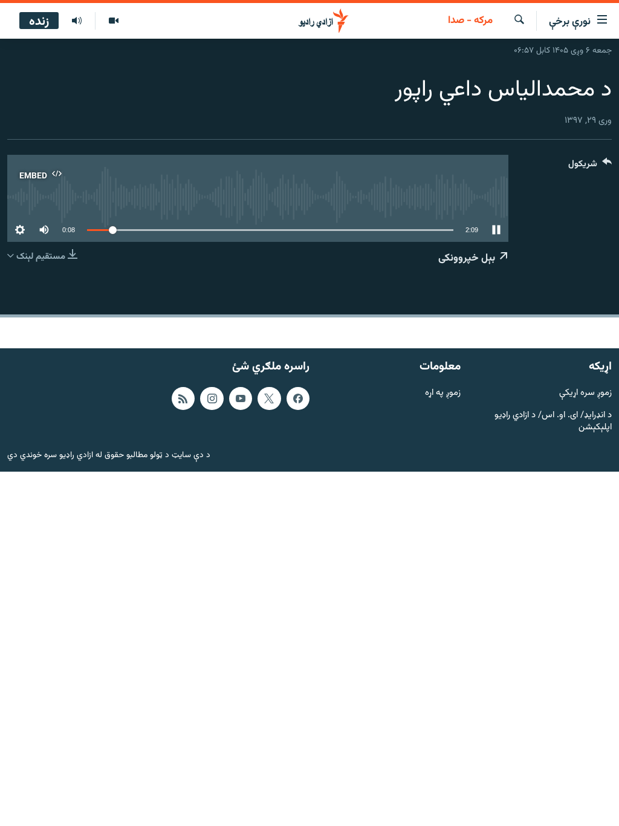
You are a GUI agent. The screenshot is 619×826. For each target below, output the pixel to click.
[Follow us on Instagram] (211, 398)
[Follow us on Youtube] (240, 398)
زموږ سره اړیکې (585, 393)
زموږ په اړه (443, 393)
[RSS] (183, 398)
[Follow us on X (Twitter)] (269, 398)
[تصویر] (113, 21)
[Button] (590, 166)
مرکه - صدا (470, 21)
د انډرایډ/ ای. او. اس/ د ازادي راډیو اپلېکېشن (553, 422)
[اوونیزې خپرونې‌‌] (77, 21)
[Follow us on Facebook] (298, 398)
